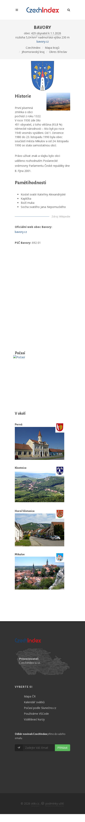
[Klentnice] (39, 486)
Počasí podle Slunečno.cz (40, 708)
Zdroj (55, 216)
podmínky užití (54, 803)
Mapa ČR (30, 696)
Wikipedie (64, 216)
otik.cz (35, 803)
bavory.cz (43, 41)
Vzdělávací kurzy (34, 719)
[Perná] (39, 443)
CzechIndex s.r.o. (30, 663)
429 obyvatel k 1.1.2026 (46, 33)
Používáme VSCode (36, 713)
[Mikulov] (39, 573)
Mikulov (20, 554)
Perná (18, 424)
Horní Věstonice (25, 511)
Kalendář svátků (34, 702)
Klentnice (20, 467)
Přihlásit (62, 748)
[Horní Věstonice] (39, 530)
